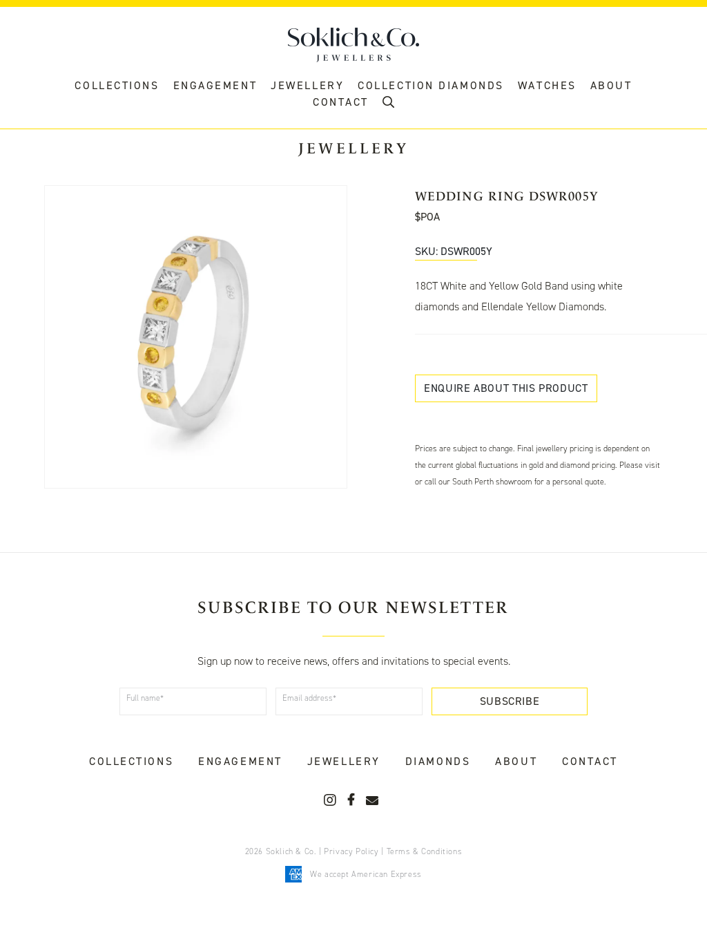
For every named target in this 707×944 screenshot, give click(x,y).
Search (388, 105)
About (611, 85)
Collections (117, 85)
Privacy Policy (351, 851)
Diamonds (437, 761)
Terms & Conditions (425, 851)
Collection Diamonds (431, 85)
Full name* (145, 698)
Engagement (215, 85)
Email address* (309, 698)
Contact (590, 761)
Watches (547, 85)
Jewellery (307, 85)
